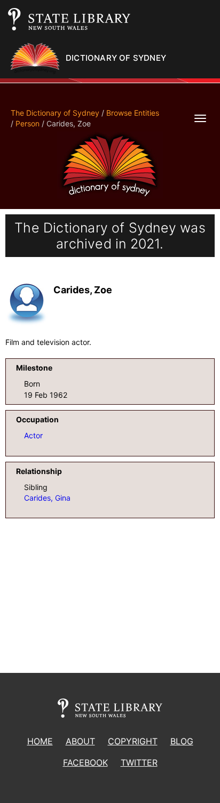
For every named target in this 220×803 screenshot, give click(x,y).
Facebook (85, 762)
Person (27, 123)
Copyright (133, 741)
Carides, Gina (47, 497)
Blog (181, 741)
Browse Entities (132, 112)
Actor (33, 435)
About (80, 741)
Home (40, 741)
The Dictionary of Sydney (55, 112)
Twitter (139, 762)
